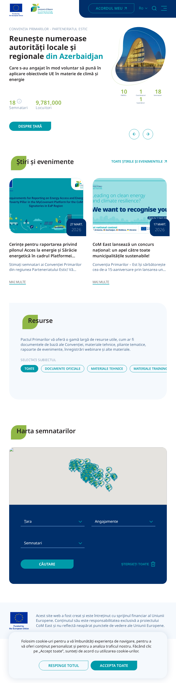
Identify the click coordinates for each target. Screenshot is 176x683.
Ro (141, 8)
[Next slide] (148, 134)
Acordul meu (109, 8)
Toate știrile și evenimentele (137, 161)
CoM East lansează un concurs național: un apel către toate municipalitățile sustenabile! (123, 249)
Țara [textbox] (28, 521)
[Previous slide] (134, 134)
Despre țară (30, 126)
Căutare (47, 564)
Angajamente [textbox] (106, 521)
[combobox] (53, 521)
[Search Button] (154, 8)
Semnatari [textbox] (33, 542)
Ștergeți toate (135, 564)
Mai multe (17, 282)
